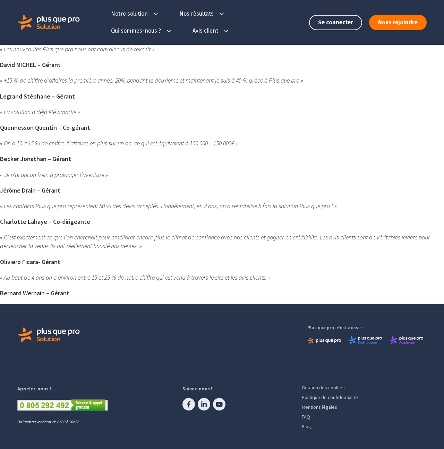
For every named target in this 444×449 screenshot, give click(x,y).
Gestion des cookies (323, 387)
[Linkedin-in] (204, 404)
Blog (306, 426)
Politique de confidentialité (330, 397)
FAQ (306, 417)
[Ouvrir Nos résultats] (221, 14)
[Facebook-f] (188, 404)
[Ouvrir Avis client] (226, 31)
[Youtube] (219, 404)
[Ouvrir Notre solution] (156, 14)
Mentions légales (319, 407)
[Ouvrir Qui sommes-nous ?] (169, 31)
